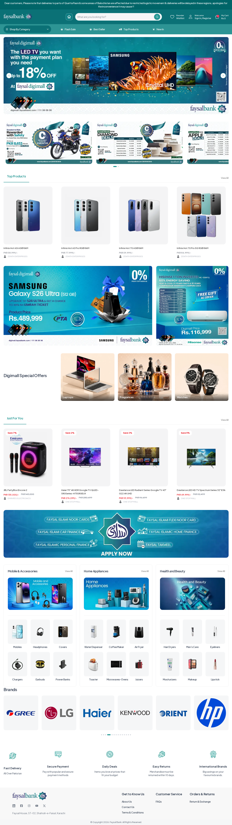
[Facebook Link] (21, 805)
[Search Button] (157, 17)
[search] (114, 17)
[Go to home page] (69, 16)
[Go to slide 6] (114, 734)
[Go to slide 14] (130, 734)
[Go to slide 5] (111, 734)
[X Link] (44, 805)
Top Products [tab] (16, 176)
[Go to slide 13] (128, 734)
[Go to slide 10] (122, 734)
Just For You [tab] (15, 418)
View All (225, 178)
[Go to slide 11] (124, 734)
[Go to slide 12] (126, 734)
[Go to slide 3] (105, 734)
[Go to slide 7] (116, 734)
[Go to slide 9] (120, 734)
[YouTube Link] (36, 805)
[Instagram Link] (29, 805)
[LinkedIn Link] (13, 805)
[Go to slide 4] (107, 734)
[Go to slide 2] (103, 734)
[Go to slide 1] (101, 734)
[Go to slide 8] (118, 734)
